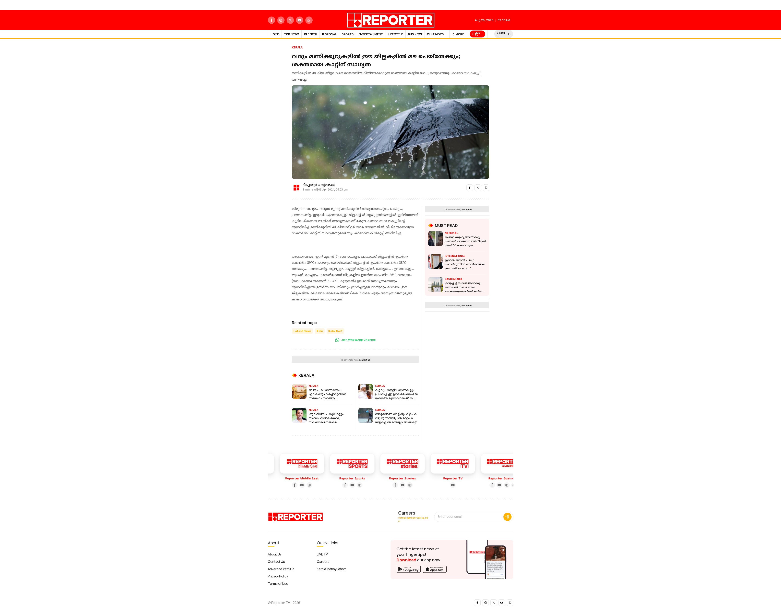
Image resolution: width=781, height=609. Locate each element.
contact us (364, 359)
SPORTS (347, 34)
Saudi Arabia (453, 279)
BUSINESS (415, 34)
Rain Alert (335, 331)
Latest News (302, 331)
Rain (319, 331)
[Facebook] (282, 485)
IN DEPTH (310, 34)
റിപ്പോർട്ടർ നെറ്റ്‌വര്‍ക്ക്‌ (319, 185)
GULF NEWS (435, 34)
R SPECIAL (329, 34)
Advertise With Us (281, 569)
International (455, 256)
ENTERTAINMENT (371, 34)
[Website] (502, 485)
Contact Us (276, 561)
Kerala (297, 47)
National (451, 233)
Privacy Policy (278, 576)
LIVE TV (322, 554)
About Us (275, 554)
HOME (275, 34)
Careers (323, 561)
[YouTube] (290, 485)
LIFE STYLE (395, 34)
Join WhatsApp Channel (358, 340)
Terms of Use (278, 583)
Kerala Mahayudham (331, 569)
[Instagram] (297, 485)
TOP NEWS (291, 34)
